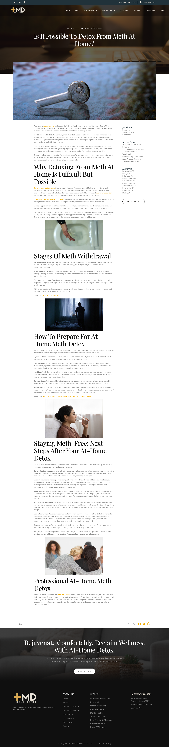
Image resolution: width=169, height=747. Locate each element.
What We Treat (107, 10)
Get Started (133, 201)
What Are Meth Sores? (51, 296)
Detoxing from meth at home (44, 188)
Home (68, 10)
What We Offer (89, 10)
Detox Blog (151, 10)
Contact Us (84, 671)
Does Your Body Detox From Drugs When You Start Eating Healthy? (67, 396)
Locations (136, 10)
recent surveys (48, 126)
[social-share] (139, 624)
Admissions (124, 10)
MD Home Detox (64, 595)
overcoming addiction (104, 193)
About (77, 10)
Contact (163, 10)
